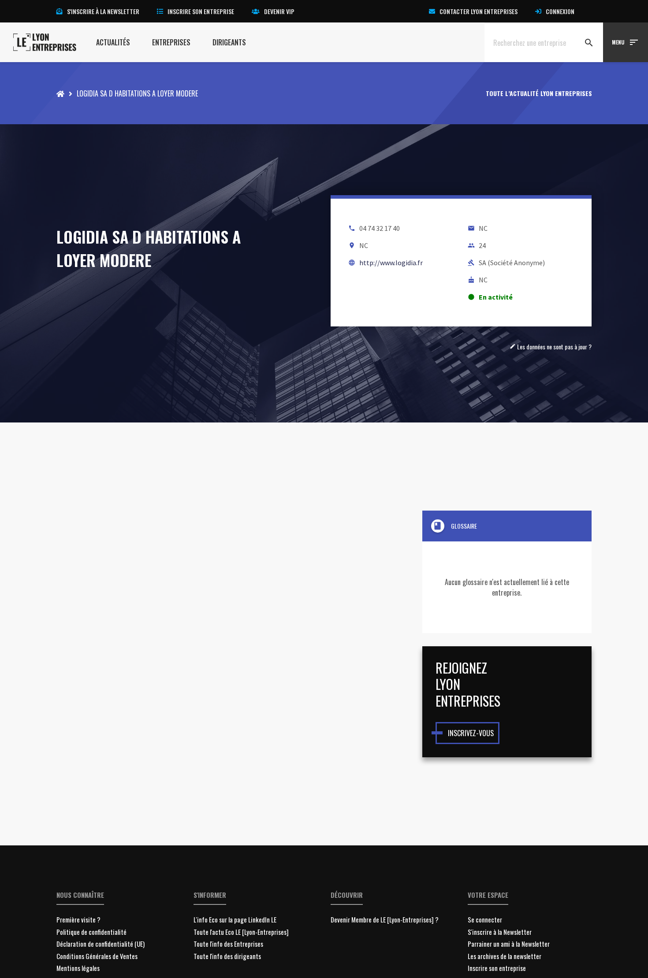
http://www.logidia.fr (391, 262)
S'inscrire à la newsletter (103, 11)
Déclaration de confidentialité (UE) (100, 943)
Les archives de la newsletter (504, 956)
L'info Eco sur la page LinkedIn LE (235, 919)
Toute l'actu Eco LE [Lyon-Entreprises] (241, 932)
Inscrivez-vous (471, 733)
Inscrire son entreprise (201, 11)
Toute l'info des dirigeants (227, 956)
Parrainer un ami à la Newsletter (509, 943)
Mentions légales (78, 968)
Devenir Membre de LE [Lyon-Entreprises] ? (385, 919)
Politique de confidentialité (91, 932)
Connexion (560, 11)
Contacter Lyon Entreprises (478, 11)
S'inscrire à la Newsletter (500, 932)
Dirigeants (229, 42)
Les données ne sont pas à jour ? (551, 346)
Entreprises (171, 42)
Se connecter (485, 919)
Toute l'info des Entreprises (228, 943)
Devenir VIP (279, 11)
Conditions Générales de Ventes (97, 956)
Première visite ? (78, 919)
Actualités (113, 42)
